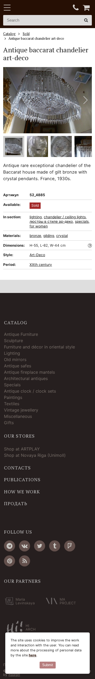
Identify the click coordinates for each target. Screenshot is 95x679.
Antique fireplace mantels (29, 372)
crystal (62, 236)
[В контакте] (24, 545)
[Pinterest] (9, 560)
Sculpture (13, 340)
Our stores (19, 436)
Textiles (11, 403)
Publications (22, 479)
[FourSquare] (69, 545)
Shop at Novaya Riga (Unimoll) (35, 455)
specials (82, 221)
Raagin (14, 674)
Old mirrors (15, 359)
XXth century (41, 264)
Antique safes (17, 365)
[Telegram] (9, 545)
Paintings (13, 397)
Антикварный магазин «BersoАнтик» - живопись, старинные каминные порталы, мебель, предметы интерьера (36, 8)
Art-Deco (37, 255)
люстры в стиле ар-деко (51, 221)
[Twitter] (39, 545)
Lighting (12, 353)
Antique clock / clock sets (30, 391)
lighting (36, 217)
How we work (22, 491)
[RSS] (24, 560)
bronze (35, 236)
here (32, 655)
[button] (85, 100)
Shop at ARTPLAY (22, 449)
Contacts (17, 467)
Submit (47, 665)
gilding (48, 236)
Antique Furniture (21, 334)
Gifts (9, 422)
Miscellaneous (18, 416)
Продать (15, 503)
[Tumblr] (54, 545)
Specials (12, 384)
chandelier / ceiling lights (65, 217)
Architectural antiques (26, 378)
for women (39, 226)
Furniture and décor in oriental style (39, 346)
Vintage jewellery (21, 410)
